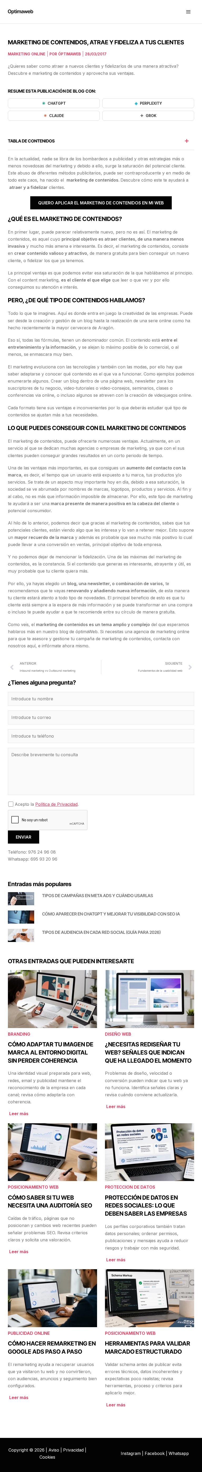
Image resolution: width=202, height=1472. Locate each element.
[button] (187, 141)
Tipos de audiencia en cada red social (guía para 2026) (101, 932)
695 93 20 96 (44, 859)
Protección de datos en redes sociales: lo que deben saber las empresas (146, 1205)
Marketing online (26, 54)
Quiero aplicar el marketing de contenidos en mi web (101, 202)
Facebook (155, 1453)
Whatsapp (179, 1453)
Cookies (47, 1457)
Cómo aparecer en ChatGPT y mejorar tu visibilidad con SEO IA (111, 914)
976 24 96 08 (42, 852)
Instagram (131, 1453)
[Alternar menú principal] (188, 12)
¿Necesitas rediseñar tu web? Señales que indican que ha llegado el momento (148, 1052)
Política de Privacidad (56, 804)
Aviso (53, 1450)
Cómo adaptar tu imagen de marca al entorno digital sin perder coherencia (50, 1052)
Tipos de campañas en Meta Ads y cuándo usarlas (97, 895)
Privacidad (73, 1450)
